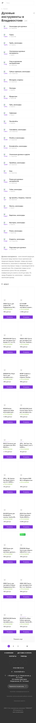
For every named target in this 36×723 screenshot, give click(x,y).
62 (27, 646)
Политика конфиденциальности (19, 691)
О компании (8, 653)
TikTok (25, 663)
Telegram (16, 663)
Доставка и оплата (25, 653)
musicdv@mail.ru (19, 671)
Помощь (24, 656)
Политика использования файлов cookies (19, 696)
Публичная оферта (19, 700)
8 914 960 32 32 (18, 668)
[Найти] (32, 3)
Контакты (12, 656)
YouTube (20, 663)
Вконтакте (11, 663)
